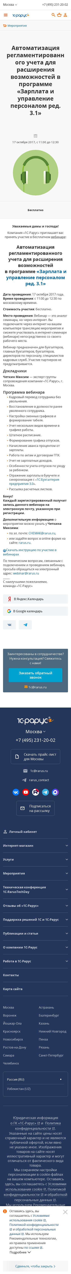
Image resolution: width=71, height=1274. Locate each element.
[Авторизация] (65, 15)
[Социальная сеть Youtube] (25, 792)
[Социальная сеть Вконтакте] (15, 792)
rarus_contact (39, 780)
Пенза (43, 1039)
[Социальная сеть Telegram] (45, 792)
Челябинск (11, 1063)
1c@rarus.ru (37, 687)
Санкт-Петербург (51, 1055)
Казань (44, 1023)
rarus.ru (24, 543)
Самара (8, 1055)
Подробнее (18, 1252)
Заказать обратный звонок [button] (35, 675)
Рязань (44, 1047)
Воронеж (9, 1015)
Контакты (11, 975)
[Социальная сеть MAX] (55, 792)
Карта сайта (13, 989)
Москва (8, 1007)
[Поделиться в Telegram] (25, 624)
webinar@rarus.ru (26, 573)
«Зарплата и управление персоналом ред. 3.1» (36, 277)
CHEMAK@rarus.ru (42, 533)
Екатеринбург (49, 1015)
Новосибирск (13, 1039)
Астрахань (46, 1007)
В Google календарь (27, 611)
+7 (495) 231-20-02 (55, 4)
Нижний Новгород (52, 1031)
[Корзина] (59, 15)
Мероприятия (17, 25)
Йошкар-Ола (12, 1023)
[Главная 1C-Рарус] (29, 15)
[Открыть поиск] (53, 15)
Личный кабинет (23, 832)
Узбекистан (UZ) (18, 1089)
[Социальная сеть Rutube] (35, 792)
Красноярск (11, 1031)
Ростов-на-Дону (14, 1047)
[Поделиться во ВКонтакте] (9, 624)
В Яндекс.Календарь (29, 599)
